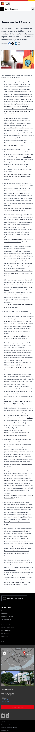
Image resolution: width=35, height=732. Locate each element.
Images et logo (4, 613)
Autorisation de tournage (7, 616)
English (3, 641)
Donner (13, 4)
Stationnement (4, 636)
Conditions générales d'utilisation (9, 727)
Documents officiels (5, 630)
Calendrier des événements (7, 627)
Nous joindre (4, 610)
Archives (3, 622)
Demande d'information (17, 707)
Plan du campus (5, 633)
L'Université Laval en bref (7, 624)
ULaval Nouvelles (5, 639)
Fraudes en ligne (5, 730)
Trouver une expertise (6, 619)
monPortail (19, 4)
